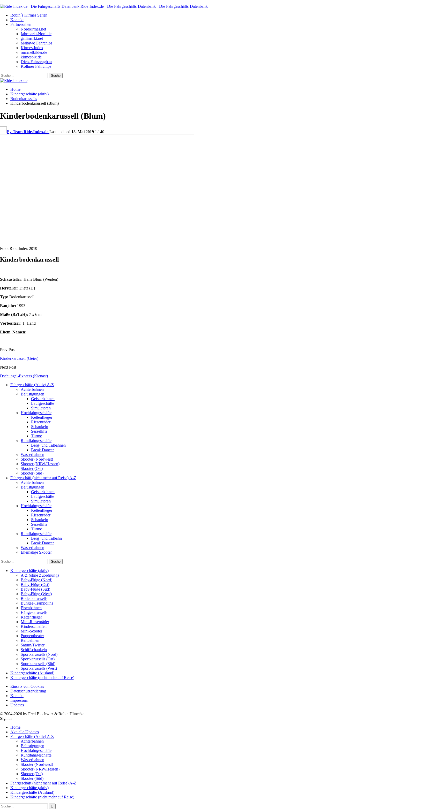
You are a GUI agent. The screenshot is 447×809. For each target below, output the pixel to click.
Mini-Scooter (31, 631)
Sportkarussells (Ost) (38, 659)
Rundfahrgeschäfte (36, 440)
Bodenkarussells (34, 598)
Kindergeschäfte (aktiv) (29, 570)
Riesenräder (40, 422)
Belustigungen (32, 394)
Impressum (19, 700)
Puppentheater (32, 636)
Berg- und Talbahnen (48, 445)
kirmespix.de (31, 57)
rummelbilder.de (34, 52)
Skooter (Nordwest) (37, 459)
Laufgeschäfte (42, 403)
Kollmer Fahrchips (36, 66)
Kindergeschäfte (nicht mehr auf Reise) (42, 677)
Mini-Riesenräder (35, 622)
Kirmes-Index (32, 47)
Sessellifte (39, 431)
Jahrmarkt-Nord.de (36, 34)
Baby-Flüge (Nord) (36, 580)
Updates (17, 705)
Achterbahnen (32, 389)
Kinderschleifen (34, 626)
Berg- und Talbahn (46, 538)
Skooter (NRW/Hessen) (40, 464)
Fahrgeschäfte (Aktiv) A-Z (32, 385)
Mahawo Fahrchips (36, 43)
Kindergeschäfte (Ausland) (32, 673)
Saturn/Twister (32, 645)
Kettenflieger (41, 417)
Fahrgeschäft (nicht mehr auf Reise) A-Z (43, 478)
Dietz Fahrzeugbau (36, 61)
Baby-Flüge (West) (36, 594)
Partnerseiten (20, 24)
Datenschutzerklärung (28, 691)
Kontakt (17, 20)
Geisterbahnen (43, 398)
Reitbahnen (30, 640)
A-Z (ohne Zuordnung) (40, 575)
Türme (36, 436)
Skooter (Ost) (32, 468)
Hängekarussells (34, 612)
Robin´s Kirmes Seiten (28, 15)
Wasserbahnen (32, 454)
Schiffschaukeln (34, 649)
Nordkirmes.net (33, 29)
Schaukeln (39, 426)
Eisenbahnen (31, 608)
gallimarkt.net (32, 38)
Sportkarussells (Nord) (39, 654)
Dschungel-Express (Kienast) (24, 376)
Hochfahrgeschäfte (36, 412)
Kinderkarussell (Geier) (19, 358)
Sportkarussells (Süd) (38, 663)
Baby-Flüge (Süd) (35, 589)
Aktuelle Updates (24, 732)
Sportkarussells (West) (39, 668)
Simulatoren (41, 408)
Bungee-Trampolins (37, 603)
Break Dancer (42, 450)
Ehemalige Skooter (36, 552)
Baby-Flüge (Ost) (35, 584)
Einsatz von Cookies (27, 686)
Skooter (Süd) (32, 473)
